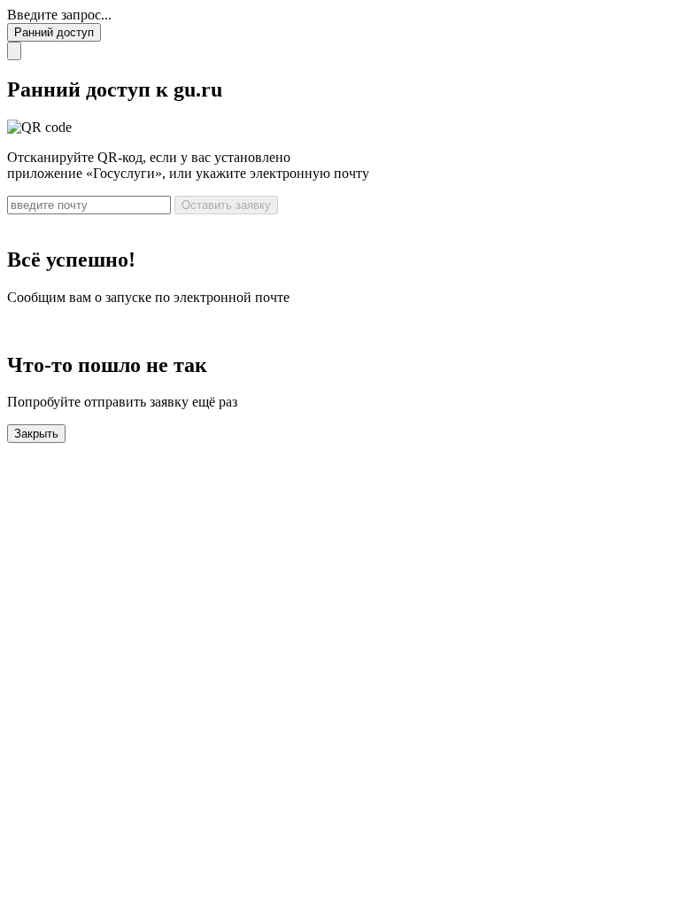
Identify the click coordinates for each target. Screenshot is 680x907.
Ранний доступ (54, 32)
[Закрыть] (14, 51)
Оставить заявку (226, 205)
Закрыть (36, 433)
